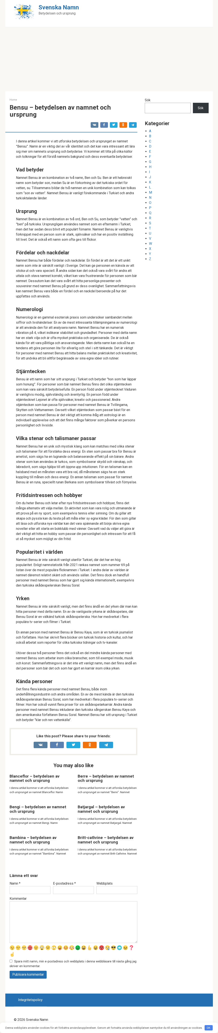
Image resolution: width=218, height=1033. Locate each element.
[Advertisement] (109, 59)
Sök (148, 100)
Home (13, 99)
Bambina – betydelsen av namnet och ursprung (33, 840)
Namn (15, 883)
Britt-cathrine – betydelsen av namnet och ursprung (105, 840)
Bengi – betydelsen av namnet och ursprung (38, 809)
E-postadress (64, 883)
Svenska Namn (59, 7)
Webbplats (104, 883)
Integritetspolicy (30, 1000)
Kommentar (18, 899)
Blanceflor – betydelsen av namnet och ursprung (34, 778)
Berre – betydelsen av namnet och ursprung (106, 778)
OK (208, 1027)
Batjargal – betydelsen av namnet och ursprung (101, 809)
